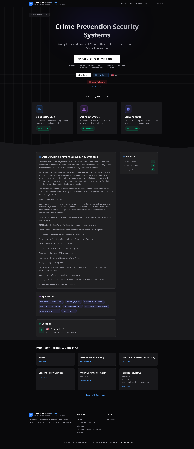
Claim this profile (97, 86)
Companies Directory (86, 422)
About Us (111, 419)
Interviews (81, 426)
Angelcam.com (127, 442)
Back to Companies (40, 15)
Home (79, 419)
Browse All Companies (95, 395)
